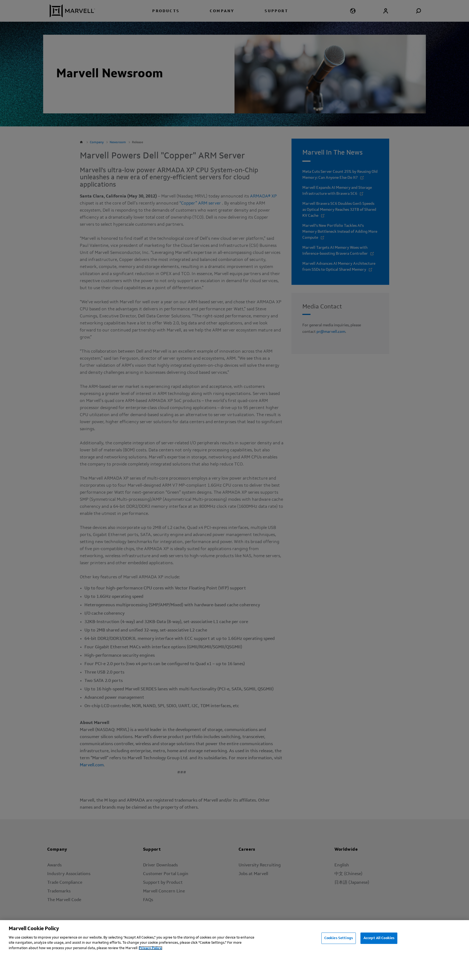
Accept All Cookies (378, 938)
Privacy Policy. (150, 948)
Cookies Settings (338, 938)
